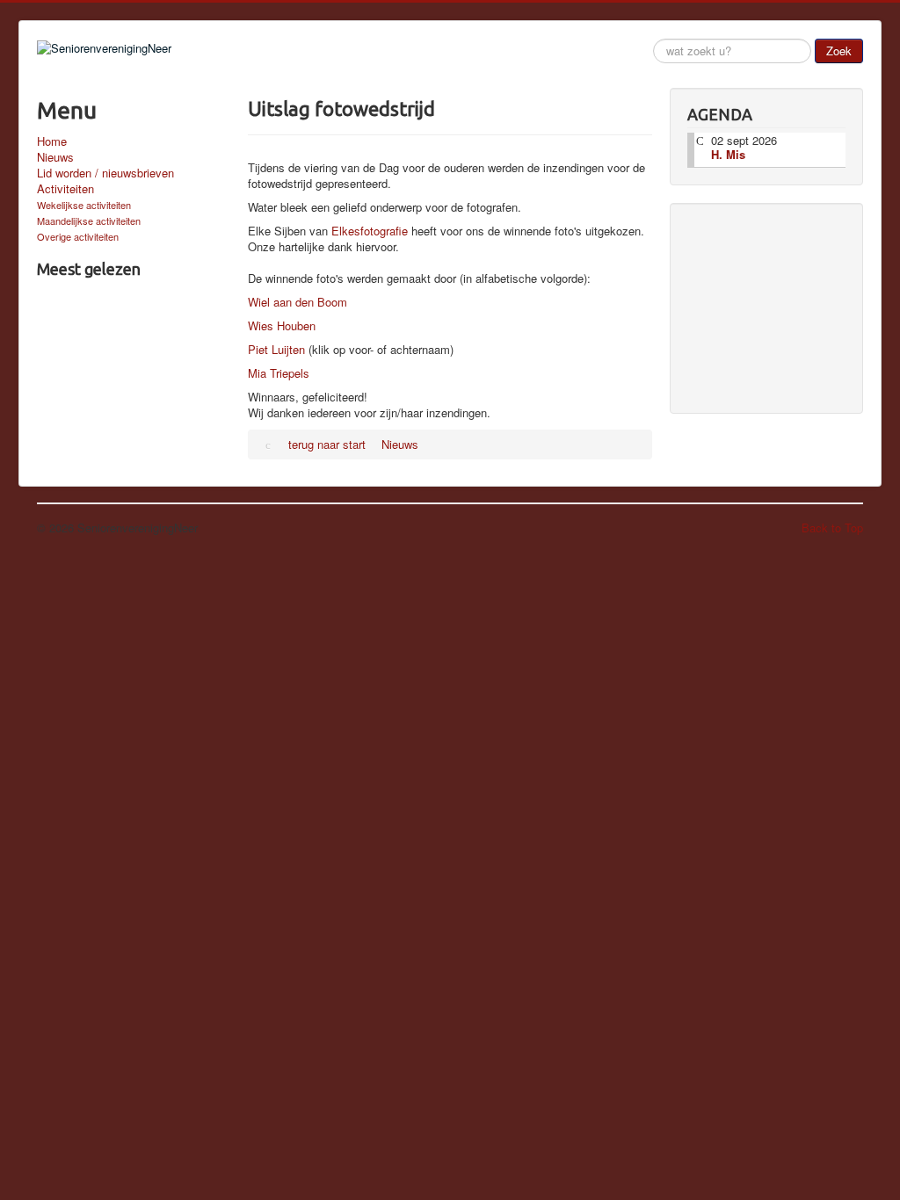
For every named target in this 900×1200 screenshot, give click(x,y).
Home (52, 141)
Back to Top (832, 527)
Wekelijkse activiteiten (84, 205)
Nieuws (55, 157)
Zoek (839, 50)
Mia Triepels (278, 373)
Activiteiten (65, 189)
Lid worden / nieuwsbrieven (105, 173)
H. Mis (728, 154)
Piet (260, 349)
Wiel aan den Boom (297, 301)
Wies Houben (282, 325)
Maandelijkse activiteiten (89, 220)
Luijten (288, 349)
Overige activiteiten (78, 236)
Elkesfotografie (371, 230)
